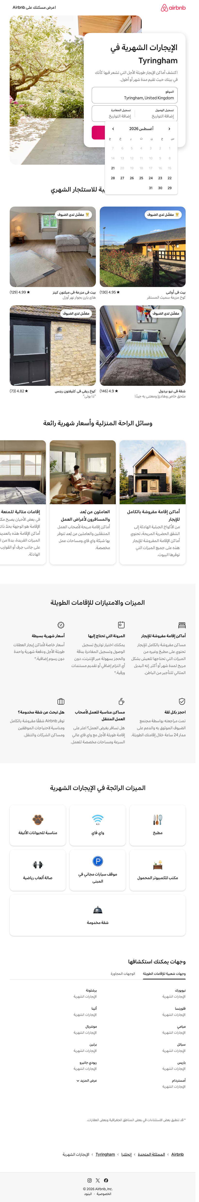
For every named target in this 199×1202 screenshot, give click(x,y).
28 (113, 178)
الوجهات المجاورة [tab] (123, 973)
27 (122, 178)
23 (160, 178)
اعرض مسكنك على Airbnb (34, 7)
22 (170, 178)
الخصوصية (104, 1194)
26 (132, 178)
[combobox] (135, 98)
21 (113, 168)
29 (170, 188)
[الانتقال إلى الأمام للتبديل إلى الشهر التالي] (113, 128)
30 (160, 188)
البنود (88, 1194)
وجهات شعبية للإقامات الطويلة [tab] (164, 973)
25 (141, 178)
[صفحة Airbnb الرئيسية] (173, 7)
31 (150, 188)
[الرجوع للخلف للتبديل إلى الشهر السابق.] (169, 128)
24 (151, 178)
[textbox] (156, 116)
